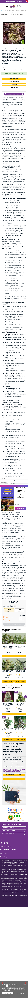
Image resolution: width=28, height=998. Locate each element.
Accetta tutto (7, 993)
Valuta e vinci (5, 47)
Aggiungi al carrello (14, 624)
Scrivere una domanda (14, 775)
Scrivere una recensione (14, 779)
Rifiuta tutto (20, 993)
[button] (12, 43)
